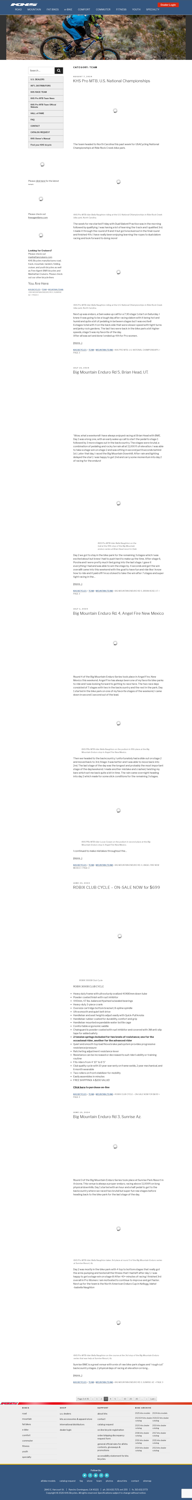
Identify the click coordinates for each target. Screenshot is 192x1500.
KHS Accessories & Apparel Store (76, 1419)
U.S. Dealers (65, 1413)
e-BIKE (68, 9)
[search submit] (59, 70)
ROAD (18, 9)
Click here (79, 1087)
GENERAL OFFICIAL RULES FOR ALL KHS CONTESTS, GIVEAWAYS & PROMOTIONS (113, 1447)
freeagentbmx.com (38, 217)
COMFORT (84, 9)
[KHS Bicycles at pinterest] (107, 1475)
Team (91, 350)
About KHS (102, 1413)
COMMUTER (103, 9)
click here (41, 181)
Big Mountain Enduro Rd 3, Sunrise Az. (107, 1116)
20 (131, 1399)
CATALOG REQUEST (40, 132)
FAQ (32, 120)
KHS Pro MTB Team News (42, 98)
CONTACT (35, 126)
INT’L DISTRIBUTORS (41, 86)
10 (125, 1399)
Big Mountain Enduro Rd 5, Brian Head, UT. (110, 372)
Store (89, 1481)
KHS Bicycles (80, 350)
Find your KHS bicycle (41, 145)
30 (136, 1399)
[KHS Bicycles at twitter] (84, 1475)
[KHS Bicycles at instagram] (101, 1475)
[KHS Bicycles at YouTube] (95, 1475)
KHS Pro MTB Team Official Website (43, 106)
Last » (152, 1399)
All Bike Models (48, 1481)
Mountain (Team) (104, 350)
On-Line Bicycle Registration (111, 1430)
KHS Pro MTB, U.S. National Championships (111, 80)
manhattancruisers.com (40, 257)
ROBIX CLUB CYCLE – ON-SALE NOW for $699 (116, 887)
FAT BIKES (53, 9)
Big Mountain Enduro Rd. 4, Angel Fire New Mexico (118, 613)
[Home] (12, 10)
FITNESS (121, 9)
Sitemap (147, 1481)
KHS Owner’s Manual (40, 138)
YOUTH (136, 9)
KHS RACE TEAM (39, 92)
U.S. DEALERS (37, 79)
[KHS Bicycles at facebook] (90, 1475)
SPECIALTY (152, 9)
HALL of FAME (37, 113)
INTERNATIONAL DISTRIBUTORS (72, 1424)
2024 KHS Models (159, 1413)
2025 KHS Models (142, 1413)
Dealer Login (168, 4)
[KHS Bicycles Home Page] (24, 4)
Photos (109, 1481)
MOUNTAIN (34, 9)
